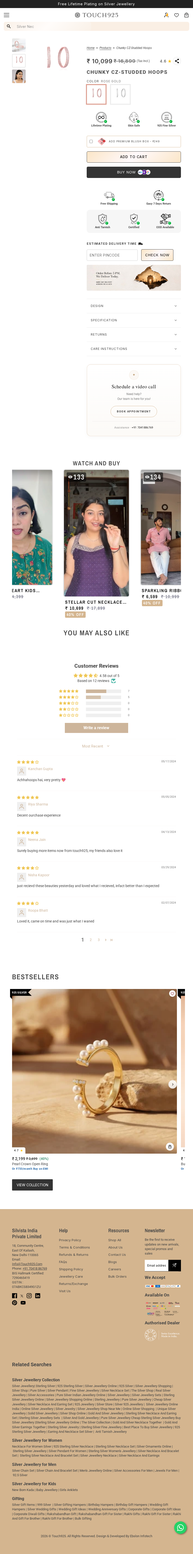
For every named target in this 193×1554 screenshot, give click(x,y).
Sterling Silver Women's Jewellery (112, 1451)
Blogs (112, 1262)
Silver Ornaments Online (154, 1446)
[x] (22, 1295)
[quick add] (170, 1147)
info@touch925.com (27, 1264)
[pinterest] (14, 1302)
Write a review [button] (96, 727)
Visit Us (65, 1291)
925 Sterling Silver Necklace (73, 1446)
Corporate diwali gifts (29, 1514)
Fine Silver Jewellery (84, 1390)
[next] (172, 1084)
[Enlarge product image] (56, 60)
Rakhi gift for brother (57, 1518)
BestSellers (35, 976)
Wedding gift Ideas (72, 1509)
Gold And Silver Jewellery (106, 1413)
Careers (114, 1269)
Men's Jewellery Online (96, 1470)
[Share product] (177, 61)
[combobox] (48, 26)
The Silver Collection (95, 1422)
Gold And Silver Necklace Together (137, 1422)
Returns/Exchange (73, 1284)
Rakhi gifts (132, 1514)
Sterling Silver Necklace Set (115, 1446)
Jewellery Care (71, 1276)
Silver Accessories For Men (133, 1470)
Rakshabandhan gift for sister (100, 1514)
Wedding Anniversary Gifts (107, 1509)
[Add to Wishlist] (172, 993)
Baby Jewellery (47, 1490)
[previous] (20, 1084)
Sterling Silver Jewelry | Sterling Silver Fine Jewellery (85, 1427)
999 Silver (44, 1505)
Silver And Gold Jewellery (81, 1418)
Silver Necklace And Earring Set (50, 1404)
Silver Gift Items (23, 1505)
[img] (28, 762)
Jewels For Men (166, 1470)
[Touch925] (96, 15)
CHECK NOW (157, 255)
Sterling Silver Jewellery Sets (39, 1418)
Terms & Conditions (74, 1247)
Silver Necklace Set (115, 1390)
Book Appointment (134, 411)
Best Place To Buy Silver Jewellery (148, 1427)
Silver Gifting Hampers (70, 1505)
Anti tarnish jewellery (111, 1432)
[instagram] (29, 1295)
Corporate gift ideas (166, 1509)
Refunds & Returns (73, 1255)
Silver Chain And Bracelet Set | (57, 1470)
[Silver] (120, 94)
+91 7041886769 (142, 427)
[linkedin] (37, 1295)
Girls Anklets (69, 1490)
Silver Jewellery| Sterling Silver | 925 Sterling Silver (47, 1386)
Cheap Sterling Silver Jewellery (153, 1418)
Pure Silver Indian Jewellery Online (81, 1395)
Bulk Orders (117, 1276)
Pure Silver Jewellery (115, 1418)
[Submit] (174, 1265)
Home (90, 48)
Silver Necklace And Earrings (139, 1455)
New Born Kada (23, 1490)
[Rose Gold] (96, 94)
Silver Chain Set (23, 1470)
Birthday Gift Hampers (131, 1505)
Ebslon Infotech (141, 1536)
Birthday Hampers (101, 1505)
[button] (166, 61)
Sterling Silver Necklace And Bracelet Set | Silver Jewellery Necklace (68, 1455)
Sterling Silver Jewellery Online (57, 1422)
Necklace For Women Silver (31, 1446)
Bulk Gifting (83, 1518)
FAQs (63, 1262)
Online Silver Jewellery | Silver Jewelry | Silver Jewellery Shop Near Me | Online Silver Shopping (88, 1409)
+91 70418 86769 (35, 1268)
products (105, 48)
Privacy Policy (70, 1240)
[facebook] (14, 1295)
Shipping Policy (71, 1269)
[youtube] (23, 1302)
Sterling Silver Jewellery (30, 1451)
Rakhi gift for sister (156, 1514)
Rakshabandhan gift (61, 1514)
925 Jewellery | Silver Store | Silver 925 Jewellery (109, 1404)
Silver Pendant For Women (67, 1451)
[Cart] (186, 15)
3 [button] (99, 940)
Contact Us (117, 1255)
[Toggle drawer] (6, 15)
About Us (115, 1247)
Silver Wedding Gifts (41, 1509)
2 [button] (91, 940)
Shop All (114, 1240)
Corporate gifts (139, 1509)
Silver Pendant (57, 1390)
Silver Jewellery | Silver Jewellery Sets (134, 1395)
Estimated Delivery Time (112, 243)
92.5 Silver (20, 1475)
